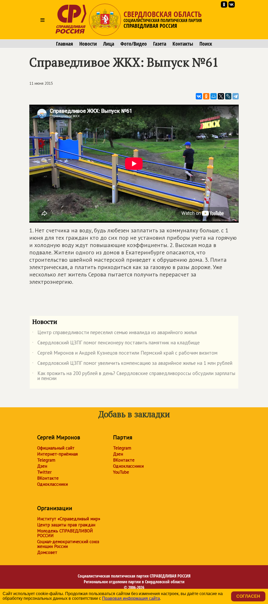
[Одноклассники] (206, 96)
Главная (64, 44)
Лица (108, 44)
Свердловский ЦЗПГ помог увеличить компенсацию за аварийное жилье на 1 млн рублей (132, 364)
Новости (88, 44)
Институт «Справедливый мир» (68, 518)
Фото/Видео (133, 44)
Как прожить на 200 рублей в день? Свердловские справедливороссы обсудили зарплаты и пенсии (133, 376)
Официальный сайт (56, 448)
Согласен (248, 596)
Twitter (44, 472)
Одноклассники (52, 484)
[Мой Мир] (213, 96)
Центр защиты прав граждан (66, 524)
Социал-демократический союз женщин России (68, 544)
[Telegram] (235, 96)
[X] (221, 96)
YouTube (121, 472)
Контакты (182, 44)
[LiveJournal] (228, 96)
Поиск (205, 44)
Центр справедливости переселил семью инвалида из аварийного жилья (114, 333)
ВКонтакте (48, 478)
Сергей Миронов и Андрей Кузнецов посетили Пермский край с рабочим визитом (124, 353)
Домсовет (47, 552)
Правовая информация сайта (131, 598)
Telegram (46, 460)
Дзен (42, 466)
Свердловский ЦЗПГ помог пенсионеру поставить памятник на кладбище (116, 343)
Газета (159, 44)
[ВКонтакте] (199, 96)
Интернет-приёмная (57, 454)
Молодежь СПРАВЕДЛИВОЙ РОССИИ (65, 533)
